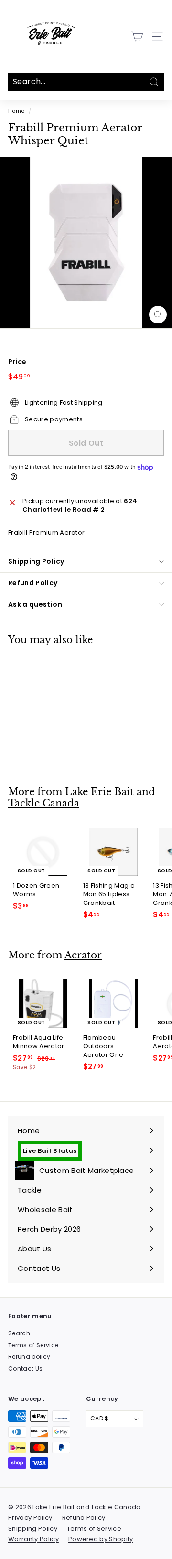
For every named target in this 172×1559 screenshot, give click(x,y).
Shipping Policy (36, 561)
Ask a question (35, 604)
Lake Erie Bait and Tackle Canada (81, 797)
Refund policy (29, 1357)
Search (19, 1333)
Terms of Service (33, 1345)
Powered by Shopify (100, 1539)
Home (16, 111)
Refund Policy (33, 583)
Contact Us (25, 1369)
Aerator (83, 955)
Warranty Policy (33, 1539)
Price (17, 361)
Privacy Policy (30, 1517)
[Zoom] (158, 314)
